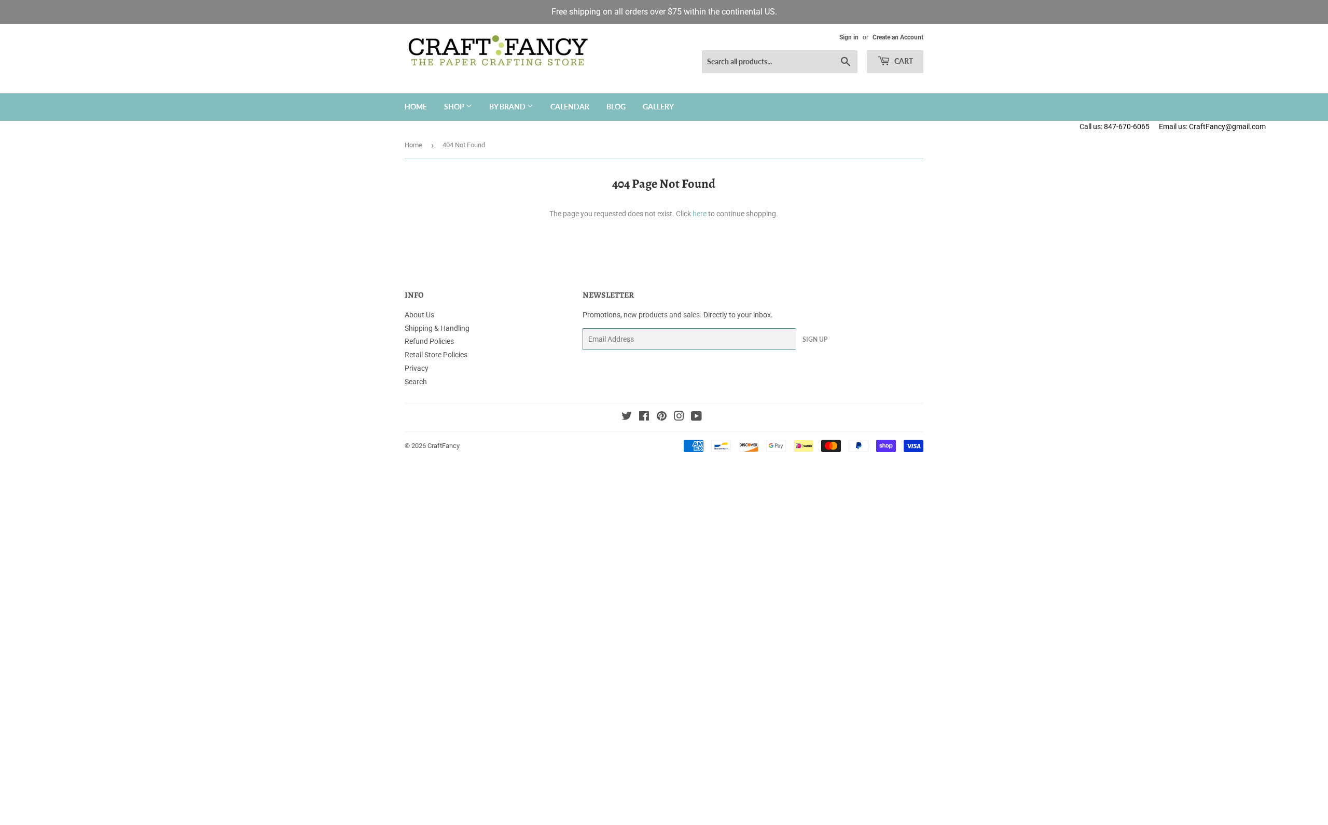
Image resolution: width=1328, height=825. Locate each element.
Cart (903, 61)
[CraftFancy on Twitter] (626, 417)
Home (416, 106)
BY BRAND (508, 106)
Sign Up (815, 339)
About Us (419, 315)
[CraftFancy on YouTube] (696, 417)
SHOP (455, 106)
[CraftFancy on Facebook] (644, 417)
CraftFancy (443, 446)
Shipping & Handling (437, 328)
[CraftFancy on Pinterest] (661, 417)
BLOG (616, 106)
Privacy (416, 368)
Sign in (849, 37)
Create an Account (898, 37)
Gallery (658, 106)
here (700, 213)
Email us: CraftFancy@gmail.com (1243, 126)
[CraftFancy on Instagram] (679, 417)
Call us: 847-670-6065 (1115, 126)
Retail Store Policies (436, 355)
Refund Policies (429, 341)
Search (416, 381)
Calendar (569, 106)
